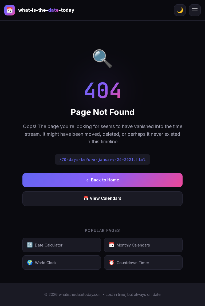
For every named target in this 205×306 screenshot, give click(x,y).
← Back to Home (102, 179)
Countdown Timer (129, 262)
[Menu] (195, 10)
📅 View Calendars (102, 198)
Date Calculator (44, 245)
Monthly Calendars (129, 245)
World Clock (42, 262)
